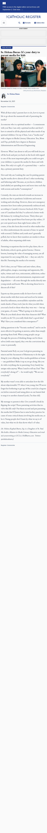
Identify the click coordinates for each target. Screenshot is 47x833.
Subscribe (40, 23)
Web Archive (6, 47)
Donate (28, 23)
